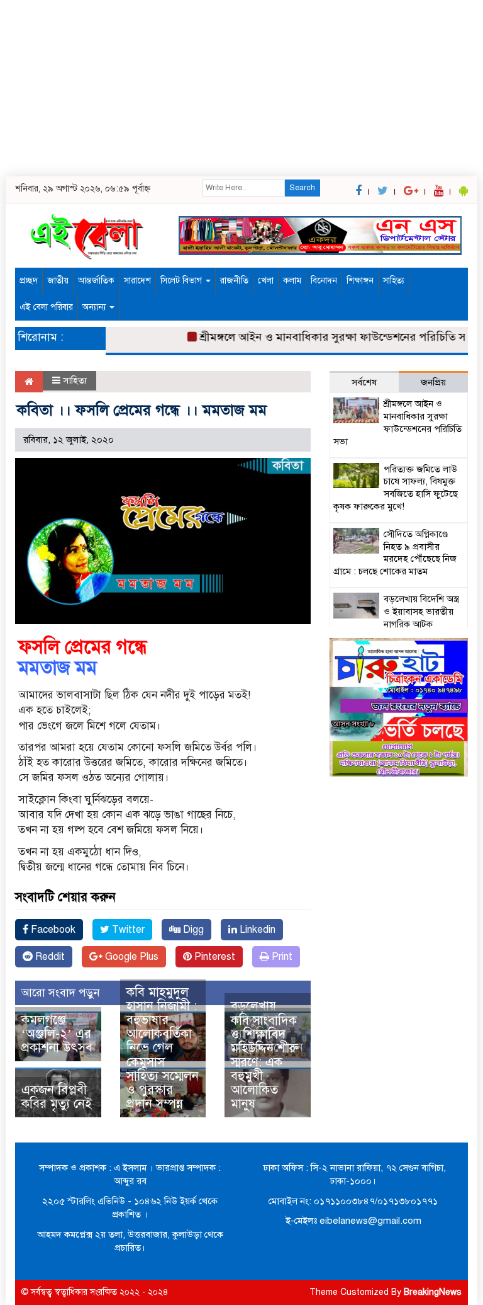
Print (280, 956)
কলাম (292, 280)
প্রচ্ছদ (28, 280)
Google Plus (130, 956)
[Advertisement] (241, 88)
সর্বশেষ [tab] (364, 382)
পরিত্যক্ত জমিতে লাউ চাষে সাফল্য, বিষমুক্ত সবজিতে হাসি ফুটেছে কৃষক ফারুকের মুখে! (395, 488)
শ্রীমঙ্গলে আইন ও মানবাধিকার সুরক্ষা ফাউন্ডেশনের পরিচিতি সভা (327, 337)
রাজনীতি (234, 280)
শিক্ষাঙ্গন (360, 280)
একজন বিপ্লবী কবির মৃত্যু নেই (56, 1097)
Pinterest (213, 956)
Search (302, 187)
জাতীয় (58, 280)
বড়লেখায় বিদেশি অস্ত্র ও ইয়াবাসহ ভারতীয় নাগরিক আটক (421, 611)
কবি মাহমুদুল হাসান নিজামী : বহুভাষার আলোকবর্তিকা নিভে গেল (161, 1020)
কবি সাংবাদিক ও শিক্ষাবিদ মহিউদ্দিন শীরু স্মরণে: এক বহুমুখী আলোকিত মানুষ (264, 1062)
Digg (192, 929)
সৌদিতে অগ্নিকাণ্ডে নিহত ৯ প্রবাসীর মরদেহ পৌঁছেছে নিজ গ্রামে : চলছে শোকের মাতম (395, 552)
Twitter (127, 929)
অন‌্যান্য (95, 307)
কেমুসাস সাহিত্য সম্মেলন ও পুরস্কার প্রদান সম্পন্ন (162, 1083)
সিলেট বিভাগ (182, 280)
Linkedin (256, 929)
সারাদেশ (137, 280)
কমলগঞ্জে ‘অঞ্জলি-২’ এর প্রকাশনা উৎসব (56, 1034)
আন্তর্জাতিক (96, 280)
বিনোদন (324, 280)
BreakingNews (433, 1292)
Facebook (51, 929)
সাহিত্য (393, 280)
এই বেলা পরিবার (46, 307)
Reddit (49, 956)
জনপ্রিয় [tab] (433, 382)
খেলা (266, 280)
